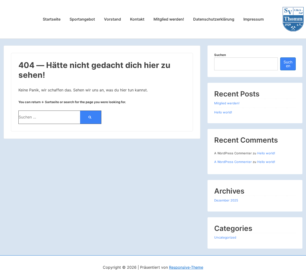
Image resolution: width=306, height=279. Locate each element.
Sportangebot (82, 19)
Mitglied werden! (168, 19)
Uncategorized (225, 237)
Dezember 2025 (226, 200)
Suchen (220, 55)
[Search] (90, 117)
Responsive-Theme (186, 267)
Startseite (51, 19)
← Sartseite (50, 102)
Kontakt (137, 19)
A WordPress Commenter (233, 162)
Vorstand (112, 19)
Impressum (253, 19)
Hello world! (223, 112)
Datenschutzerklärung (213, 19)
